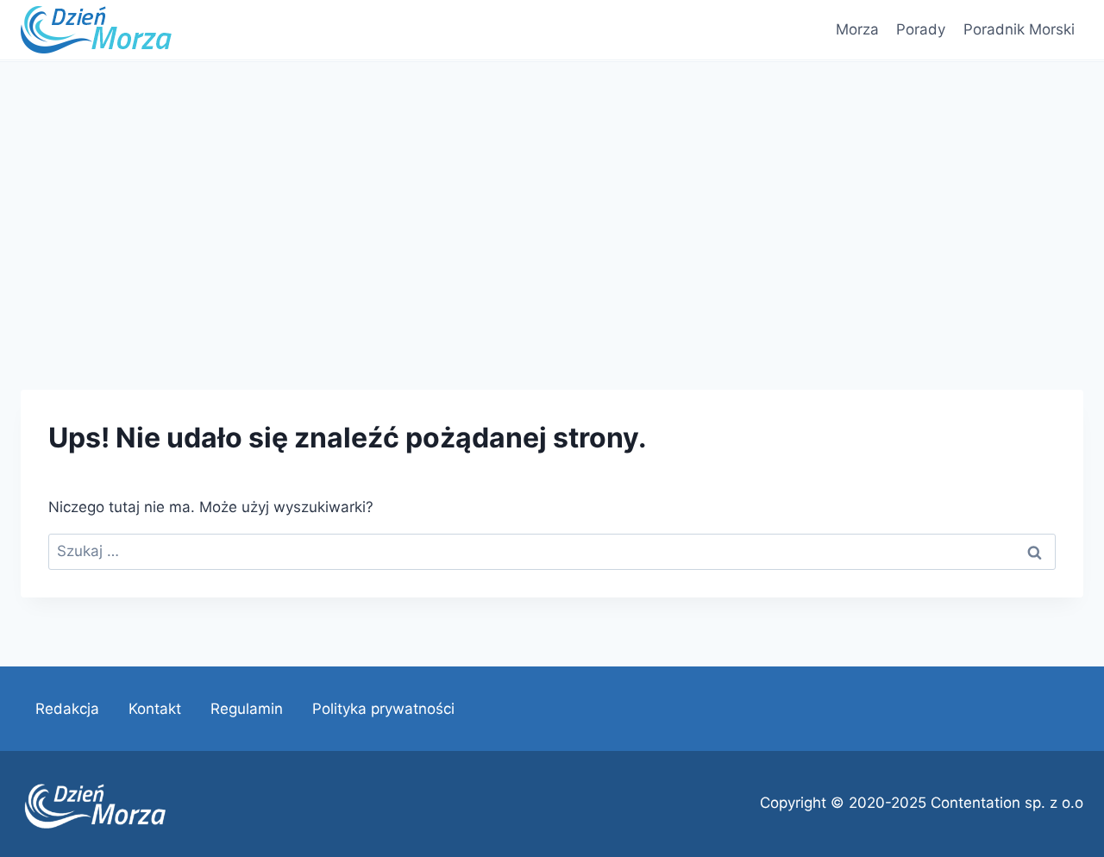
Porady (920, 29)
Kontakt (155, 708)
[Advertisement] (552, 191)
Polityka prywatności (383, 708)
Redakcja (67, 708)
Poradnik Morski (1019, 29)
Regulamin (246, 708)
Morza (857, 29)
